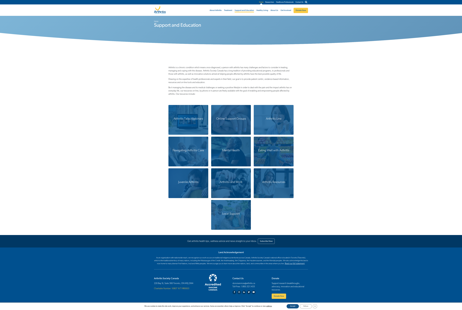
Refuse (305, 306)
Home (261, 2)
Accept (292, 306)
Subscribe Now (266, 241)
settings (269, 306)
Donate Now (279, 296)
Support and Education (244, 10)
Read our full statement (295, 264)
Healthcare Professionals (285, 2)
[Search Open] (306, 2)
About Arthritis (216, 10)
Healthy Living (262, 10)
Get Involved (286, 10)
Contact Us (299, 2)
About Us (274, 10)
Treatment (228, 10)
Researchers (269, 2)
